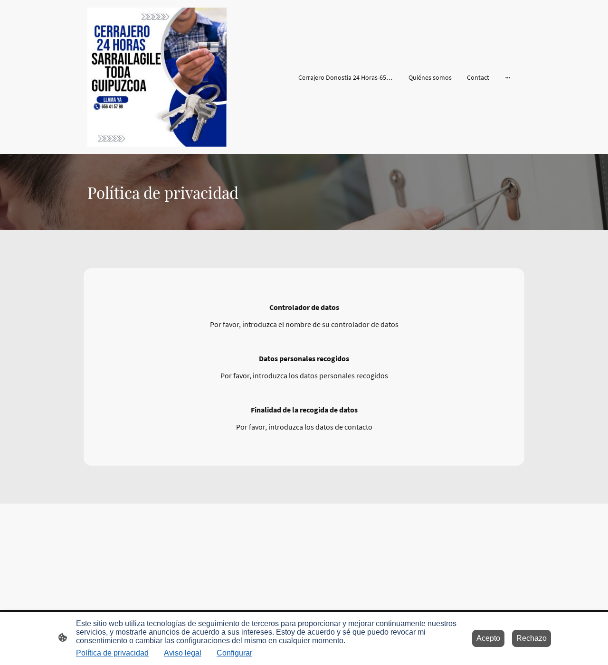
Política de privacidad (112, 653)
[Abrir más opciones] (508, 77)
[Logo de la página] (157, 77)
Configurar (234, 653)
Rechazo (531, 638)
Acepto (488, 638)
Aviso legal (182, 653)
